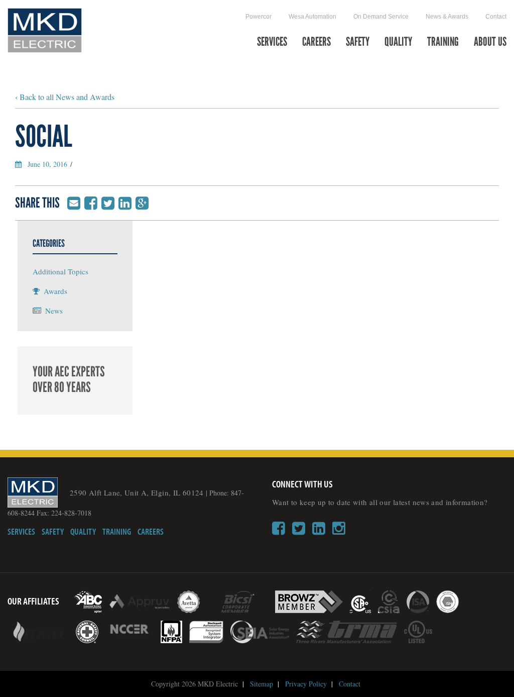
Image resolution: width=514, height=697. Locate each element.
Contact (495, 16)
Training (443, 42)
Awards (55, 291)
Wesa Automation (312, 16)
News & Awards (447, 16)
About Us (490, 42)
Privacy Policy (306, 683)
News (54, 311)
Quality (398, 42)
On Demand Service (381, 16)
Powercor (258, 16)
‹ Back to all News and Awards (64, 96)
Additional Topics (60, 271)
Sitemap (261, 683)
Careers (316, 42)
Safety (357, 42)
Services (272, 42)
